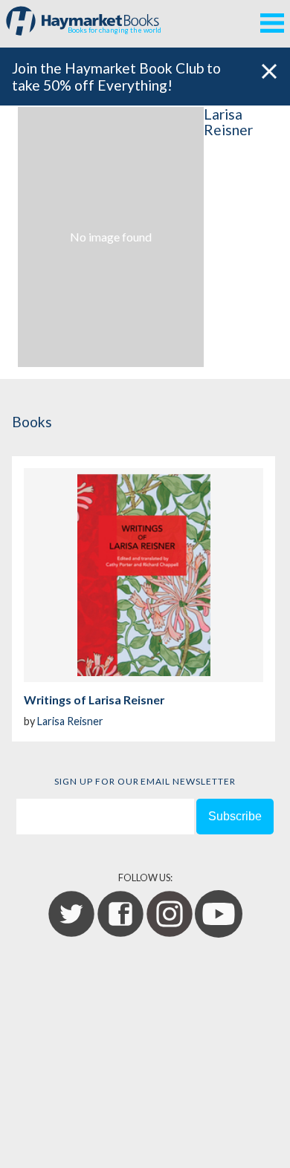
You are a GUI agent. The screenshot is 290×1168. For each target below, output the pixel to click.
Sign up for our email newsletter (145, 781)
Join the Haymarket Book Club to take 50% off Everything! (116, 76)
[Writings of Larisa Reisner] (143, 575)
